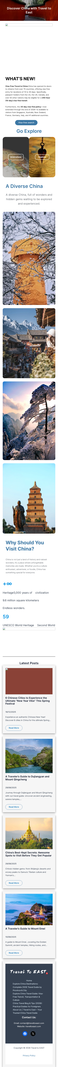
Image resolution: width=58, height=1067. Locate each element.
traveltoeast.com (33, 1026)
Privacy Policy (29, 1055)
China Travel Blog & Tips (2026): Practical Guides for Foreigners (27, 1005)
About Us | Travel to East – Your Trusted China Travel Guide (27, 1011)
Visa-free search (26, 122)
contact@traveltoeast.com (32, 1023)
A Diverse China (24, 186)
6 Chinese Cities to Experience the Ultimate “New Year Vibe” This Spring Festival (27, 700)
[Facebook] (25, 1033)
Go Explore (29, 131)
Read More (14, 728)
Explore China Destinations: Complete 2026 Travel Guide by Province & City (27, 987)
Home (29, 980)
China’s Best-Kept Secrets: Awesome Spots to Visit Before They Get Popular (28, 854)
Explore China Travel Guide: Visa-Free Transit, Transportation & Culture (28, 996)
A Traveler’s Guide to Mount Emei (25, 928)
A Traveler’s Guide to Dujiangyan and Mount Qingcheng (27, 778)
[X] (33, 1033)
